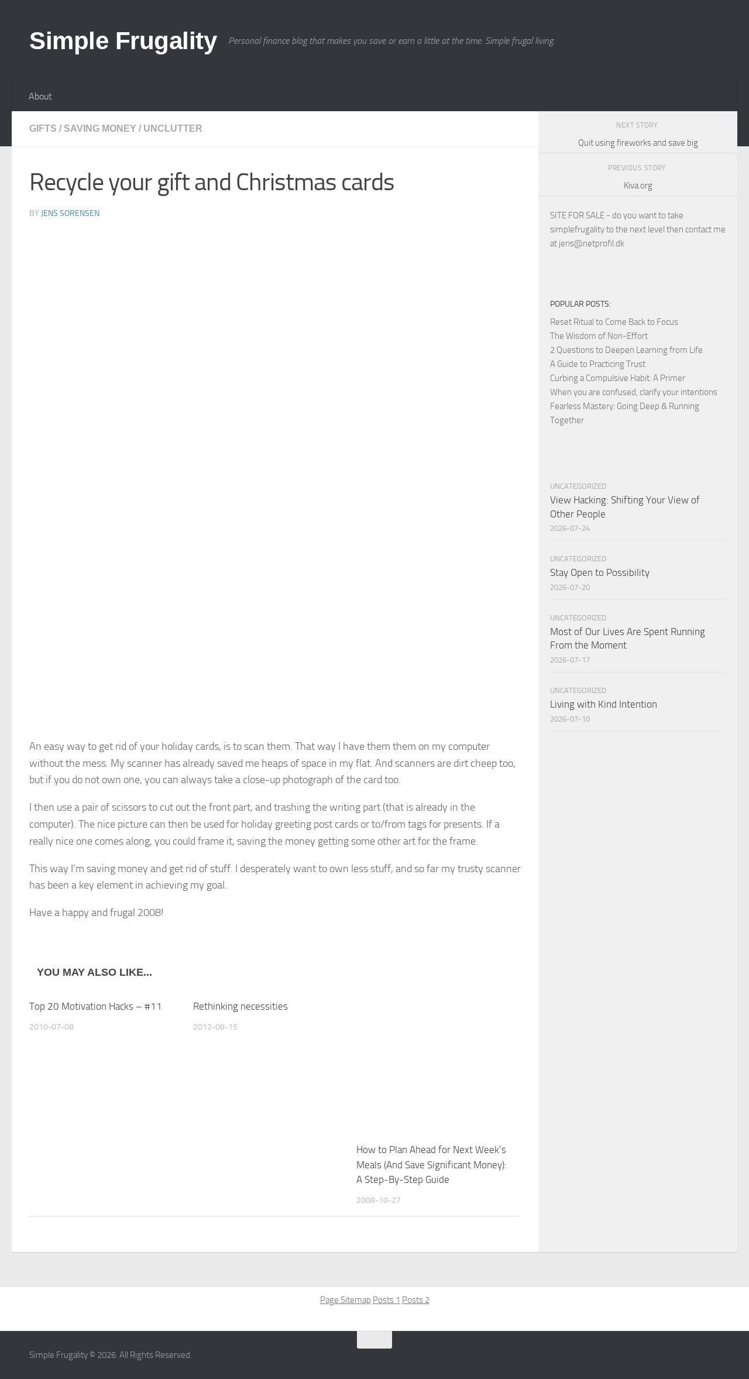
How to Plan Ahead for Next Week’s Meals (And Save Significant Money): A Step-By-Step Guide (431, 1164)
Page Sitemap (345, 1300)
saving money (100, 128)
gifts (43, 128)
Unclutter (172, 128)
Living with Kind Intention (603, 704)
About (40, 96)
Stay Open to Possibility (600, 572)
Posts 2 (416, 1300)
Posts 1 (386, 1300)
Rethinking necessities (240, 1006)
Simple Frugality (123, 40)
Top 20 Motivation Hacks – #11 (95, 1006)
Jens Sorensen (70, 213)
